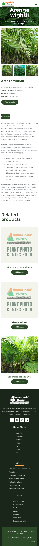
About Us (16, 514)
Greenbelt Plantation (17, 475)
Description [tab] (5, 116)
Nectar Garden (14, 485)
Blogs (15, 511)
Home (7, 21)
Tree (18, 456)
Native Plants (15, 21)
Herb (18, 446)
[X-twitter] (17, 420)
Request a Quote (19, 521)
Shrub (18, 453)
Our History (17, 508)
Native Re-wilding (15, 482)
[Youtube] (27, 420)
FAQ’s (33, 541)
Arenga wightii (18, 90)
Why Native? (18, 504)
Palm (23, 21)
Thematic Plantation (16, 489)
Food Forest (13, 472)
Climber (19, 440)
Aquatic (19, 433)
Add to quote (10, 102)
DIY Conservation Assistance (19, 469)
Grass (18, 443)
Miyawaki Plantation (16, 479)
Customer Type (19, 501)
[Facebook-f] (12, 420)
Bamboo (19, 436)
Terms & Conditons (13, 538)
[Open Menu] (36, 3)
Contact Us (17, 518)
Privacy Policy (28, 538)
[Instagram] (22, 420)
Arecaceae (11, 93)
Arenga (30, 21)
